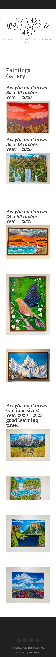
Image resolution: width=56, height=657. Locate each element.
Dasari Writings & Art (28, 27)
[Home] (19, 640)
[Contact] (37, 640)
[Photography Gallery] (31, 640)
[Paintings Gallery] (25, 640)
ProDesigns (35, 652)
